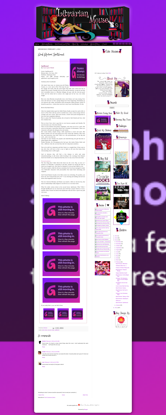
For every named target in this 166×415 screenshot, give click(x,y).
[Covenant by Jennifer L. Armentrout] (102, 214)
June (117, 253)
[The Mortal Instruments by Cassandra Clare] (102, 237)
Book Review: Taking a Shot (122, 296)
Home (37, 44)
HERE (109, 73)
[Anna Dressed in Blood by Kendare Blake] (102, 210)
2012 (116, 240)
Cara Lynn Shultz (48, 68)
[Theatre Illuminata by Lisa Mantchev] (102, 256)
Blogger (86, 409)
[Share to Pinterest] (63, 328)
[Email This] (56, 328)
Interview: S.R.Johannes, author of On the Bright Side (122, 279)
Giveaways (84, 44)
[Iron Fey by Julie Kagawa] (101, 239)
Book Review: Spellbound (122, 302)
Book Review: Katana (121, 288)
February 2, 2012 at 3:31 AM (52, 341)
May (117, 255)
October (118, 245)
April (117, 257)
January (118, 305)
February (118, 262)
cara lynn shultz (51, 330)
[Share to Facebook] (61, 328)
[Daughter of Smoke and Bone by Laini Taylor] (102, 218)
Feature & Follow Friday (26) (122, 267)
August (118, 249)
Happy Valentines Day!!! (121, 273)
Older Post (85, 395)
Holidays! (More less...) (121, 265)
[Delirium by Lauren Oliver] (102, 220)
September (119, 247)
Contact (104, 44)
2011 (116, 307)
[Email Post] (53, 327)
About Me (75, 44)
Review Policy (94, 44)
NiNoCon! (118, 300)
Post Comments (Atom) (49, 397)
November (118, 243)
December (118, 241)
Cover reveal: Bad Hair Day (122, 286)
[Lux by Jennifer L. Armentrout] (102, 241)
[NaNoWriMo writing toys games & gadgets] (121, 130)
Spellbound (45, 66)
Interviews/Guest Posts (62, 44)
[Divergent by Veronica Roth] (102, 223)
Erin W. (44, 341)
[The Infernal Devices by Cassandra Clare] (102, 233)
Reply (43, 347)
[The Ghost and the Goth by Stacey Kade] (102, 229)
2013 (116, 238)
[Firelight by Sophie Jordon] (102, 225)
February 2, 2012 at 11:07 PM (52, 362)
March (117, 259)
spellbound (57, 330)
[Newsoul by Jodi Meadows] (102, 244)
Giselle (44, 351)
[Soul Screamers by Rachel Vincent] (102, 252)
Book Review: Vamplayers (122, 298)
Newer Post (41, 395)
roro (43, 362)
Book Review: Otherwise (121, 263)
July (117, 251)
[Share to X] (59, 328)
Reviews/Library (47, 44)
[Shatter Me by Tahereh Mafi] (102, 249)
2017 (116, 235)
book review (44, 330)
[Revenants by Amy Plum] (101, 246)
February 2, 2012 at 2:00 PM (52, 351)
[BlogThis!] (58, 328)
